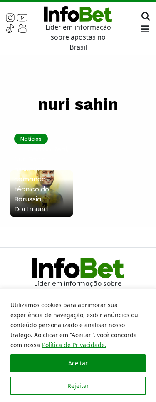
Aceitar (78, 363)
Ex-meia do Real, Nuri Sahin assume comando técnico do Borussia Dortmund (41, 179)
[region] (78, 345)
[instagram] (10, 17)
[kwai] (22, 27)
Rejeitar (78, 386)
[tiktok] (10, 27)
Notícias (31, 138)
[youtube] (22, 17)
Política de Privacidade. (74, 345)
